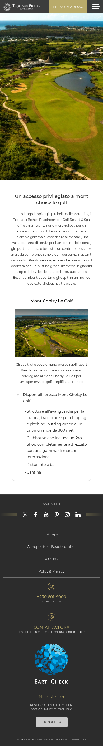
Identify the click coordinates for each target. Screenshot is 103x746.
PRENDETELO (51, 722)
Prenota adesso (68, 7)
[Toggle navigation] (95, 6)
